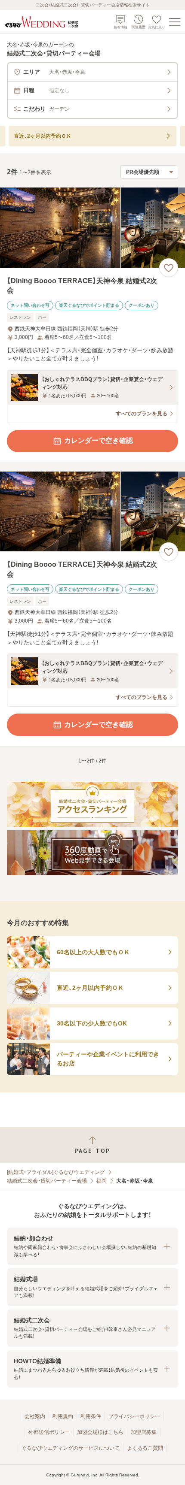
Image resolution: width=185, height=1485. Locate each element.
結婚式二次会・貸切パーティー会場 (47, 1181)
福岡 (101, 1181)
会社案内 (35, 1416)
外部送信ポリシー (49, 1432)
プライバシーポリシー (134, 1416)
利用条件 (90, 1416)
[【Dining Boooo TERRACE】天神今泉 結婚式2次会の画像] (92, 228)
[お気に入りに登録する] (168, 267)
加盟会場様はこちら (100, 1432)
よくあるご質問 (145, 1448)
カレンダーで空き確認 (98, 440)
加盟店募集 (144, 1432)
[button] (92, 1246)
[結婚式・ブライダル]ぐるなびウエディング (56, 1172)
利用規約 (62, 1416)
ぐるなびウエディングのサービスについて (71, 1448)
